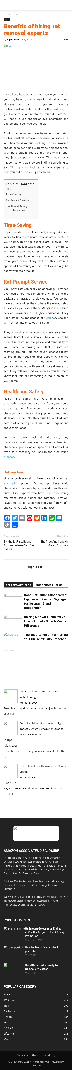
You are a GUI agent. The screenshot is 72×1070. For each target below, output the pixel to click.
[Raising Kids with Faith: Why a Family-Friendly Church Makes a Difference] (13, 621)
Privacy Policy (48, 1055)
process (9, 457)
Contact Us (22, 1055)
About (35, 1055)
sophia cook (13, 39)
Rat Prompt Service (17, 200)
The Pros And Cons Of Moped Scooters (54, 543)
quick (47, 318)
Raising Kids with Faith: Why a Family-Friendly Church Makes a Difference (46, 621)
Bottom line (19, 210)
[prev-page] (6, 652)
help (6, 172)
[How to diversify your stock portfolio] (14, 953)
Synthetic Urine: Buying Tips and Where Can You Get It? (19, 545)
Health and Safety (16, 206)
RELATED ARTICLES (18, 585)
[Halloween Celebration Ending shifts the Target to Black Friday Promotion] (23, 937)
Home (7, 13)
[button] (6, 5)
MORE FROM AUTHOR (49, 585)
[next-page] (12, 652)
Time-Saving (13, 194)
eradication (11, 483)
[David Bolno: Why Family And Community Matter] (5, 965)
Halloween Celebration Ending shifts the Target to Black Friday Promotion (44, 932)
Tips (16, 13)
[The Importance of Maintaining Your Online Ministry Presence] (13, 639)
